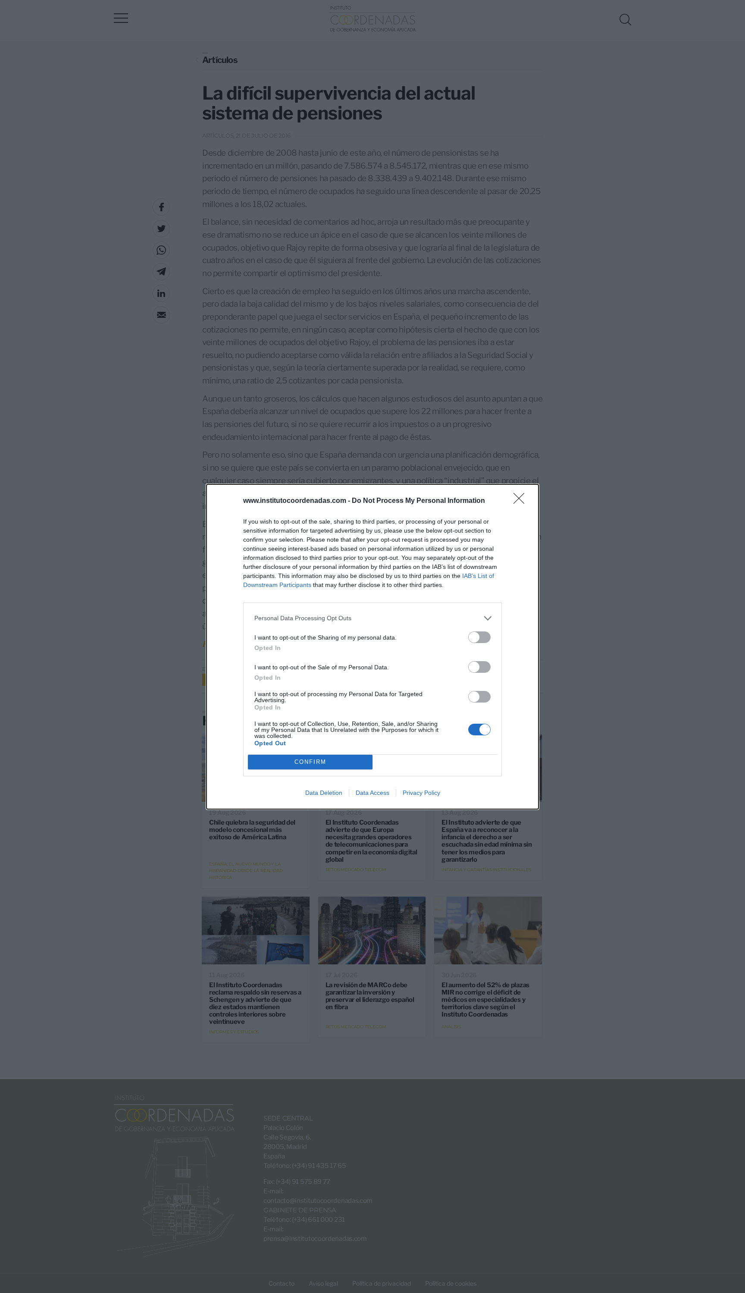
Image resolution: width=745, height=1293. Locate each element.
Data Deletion (323, 792)
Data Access (372, 792)
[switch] (479, 637)
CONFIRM (310, 762)
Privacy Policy (421, 792)
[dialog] (372, 646)
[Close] (521, 501)
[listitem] (372, 618)
